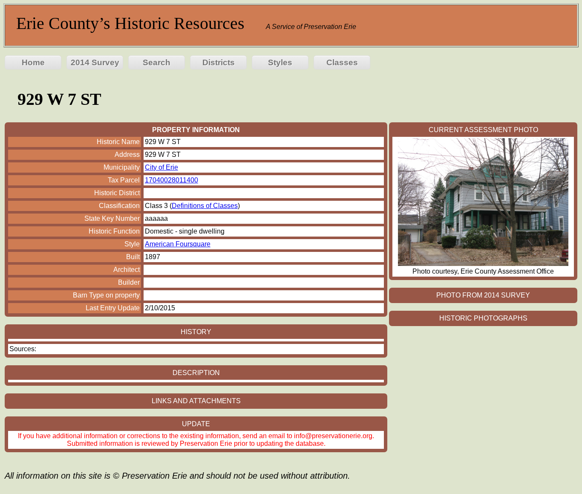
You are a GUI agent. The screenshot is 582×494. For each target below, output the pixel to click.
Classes (342, 62)
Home (33, 62)
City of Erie (161, 167)
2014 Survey (95, 62)
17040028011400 (171, 180)
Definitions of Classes (205, 205)
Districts (218, 62)
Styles (280, 62)
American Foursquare (177, 244)
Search (156, 62)
